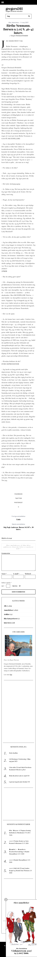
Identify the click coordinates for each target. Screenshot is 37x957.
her (11, 674)
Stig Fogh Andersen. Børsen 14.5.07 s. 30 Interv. (18, 526)
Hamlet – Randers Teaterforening (17, 850)
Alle (9, 22)
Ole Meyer (13, 830)
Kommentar (6, 553)
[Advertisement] (18, 711)
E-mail (16, 574)
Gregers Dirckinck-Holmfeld (19, 36)
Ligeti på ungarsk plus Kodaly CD (19, 782)
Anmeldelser (8, 610)
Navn (4, 574)
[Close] (5, 899)
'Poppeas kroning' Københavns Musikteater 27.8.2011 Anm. (20, 832)
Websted (28, 574)
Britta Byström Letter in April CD (19, 776)
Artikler (7, 614)
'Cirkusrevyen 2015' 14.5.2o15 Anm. (21, 951)
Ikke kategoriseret (10, 619)
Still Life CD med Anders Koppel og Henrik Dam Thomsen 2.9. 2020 (20, 870)
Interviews (15, 22)
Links (18, 517)
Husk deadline (13, 753)
